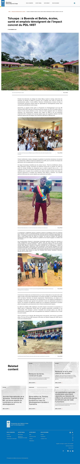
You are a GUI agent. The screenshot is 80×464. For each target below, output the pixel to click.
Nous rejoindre (55, 3)
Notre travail (38, 3)
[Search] (72, 436)
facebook (63, 450)
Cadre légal (9, 436)
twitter (65, 450)
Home (9, 11)
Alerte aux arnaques (69, 445)
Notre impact (47, 3)
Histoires (31, 438)
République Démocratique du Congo (12, 3)
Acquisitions (43, 436)
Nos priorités (20, 434)
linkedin (70, 450)
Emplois (42, 434)
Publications (31, 440)
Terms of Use (70, 448)
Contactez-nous (44, 438)
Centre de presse (32, 436)
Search (76, 3)
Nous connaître (29, 3)
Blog (30, 434)
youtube (72, 450)
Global (74, 3)
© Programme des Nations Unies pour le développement (17, 458)
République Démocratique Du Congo (18, 11)
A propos (8, 434)
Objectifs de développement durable (22, 437)
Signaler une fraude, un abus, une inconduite (64, 443)
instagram (68, 450)
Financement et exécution (12, 438)
